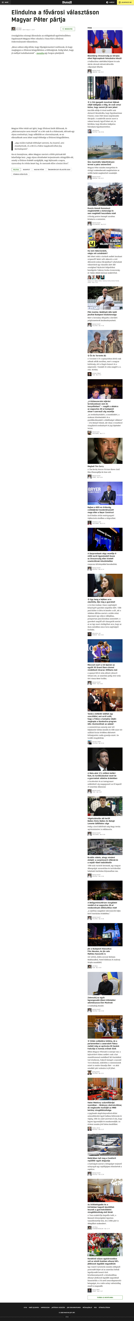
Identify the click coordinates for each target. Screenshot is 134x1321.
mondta (40, 53)
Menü (6, 2)
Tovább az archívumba (105, 1297)
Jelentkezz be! (127, 2)
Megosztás (68, 29)
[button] (16, 169)
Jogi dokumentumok (74, 1307)
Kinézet (112, 2)
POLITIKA (18, 29)
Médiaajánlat (87, 1307)
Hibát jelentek (34, 1307)
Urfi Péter (19, 28)
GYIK (25, 1307)
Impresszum (45, 1307)
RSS (95, 1307)
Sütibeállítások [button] (104, 1307)
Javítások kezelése (58, 1307)
